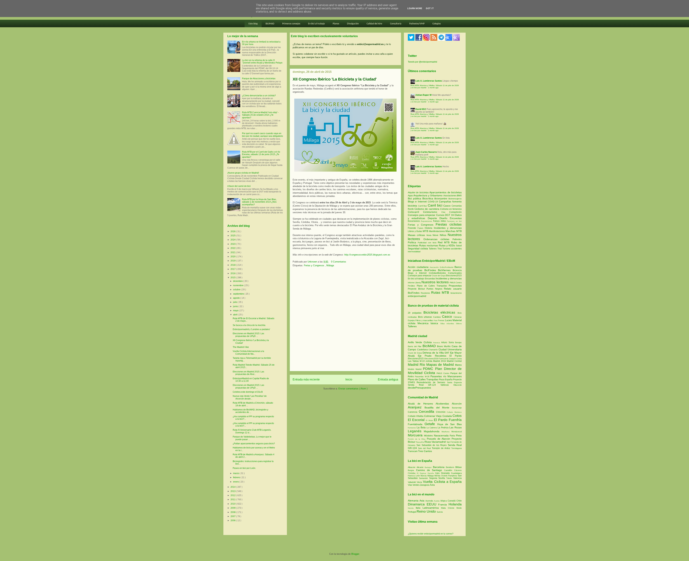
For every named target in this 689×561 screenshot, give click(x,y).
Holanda (455, 504)
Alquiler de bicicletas (418, 192)
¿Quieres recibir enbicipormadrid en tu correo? (430, 533)
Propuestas (455, 285)
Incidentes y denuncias (448, 227)
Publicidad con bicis (428, 243)
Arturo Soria (448, 342)
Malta (444, 508)
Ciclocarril (415, 211)
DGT (448, 215)
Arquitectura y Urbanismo (428, 195)
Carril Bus (423, 206)
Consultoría (395, 23)
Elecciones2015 (454, 275)
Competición (455, 212)
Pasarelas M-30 (422, 376)
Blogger (355, 554)
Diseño (444, 218)
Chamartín (433, 350)
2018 (233, 265)
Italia (419, 508)
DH (453, 215)
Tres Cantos (425, 451)
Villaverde (457, 385)
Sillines (459, 324)
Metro (458, 364)
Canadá (452, 501)
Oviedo (444, 476)
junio (235, 306)
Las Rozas (455, 427)
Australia (429, 501)
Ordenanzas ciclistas (438, 239)
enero (236, 481)
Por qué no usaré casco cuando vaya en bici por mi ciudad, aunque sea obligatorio (262, 134)
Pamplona (453, 476)
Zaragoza (425, 485)
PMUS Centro (456, 282)
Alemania (414, 500)
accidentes (456, 248)
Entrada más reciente (306, 379)
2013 (233, 491)
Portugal (412, 512)
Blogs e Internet (418, 201)
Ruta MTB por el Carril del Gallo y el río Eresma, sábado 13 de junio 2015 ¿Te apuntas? (261, 154)
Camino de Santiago (430, 470)
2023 (233, 244)
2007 (233, 516)
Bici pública (415, 198)
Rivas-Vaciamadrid (435, 441)
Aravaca (437, 343)
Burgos (412, 470)
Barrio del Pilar (415, 346)
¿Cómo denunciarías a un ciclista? (259, 95)
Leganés (416, 431)
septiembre (239, 294)
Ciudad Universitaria (450, 349)
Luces (448, 320)
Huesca (412, 476)
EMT (447, 353)
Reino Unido (427, 511)
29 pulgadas (414, 313)
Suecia (440, 512)
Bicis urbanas (425, 317)
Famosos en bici (454, 221)
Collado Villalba (416, 416)
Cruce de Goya (438, 275)
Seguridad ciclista (418, 248)
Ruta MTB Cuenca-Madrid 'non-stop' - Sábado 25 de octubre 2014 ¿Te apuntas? (260, 115)
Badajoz (429, 467)
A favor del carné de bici (239, 186)
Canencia (413, 412)
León (418, 476)
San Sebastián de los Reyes (432, 445)
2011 (233, 499)
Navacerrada (442, 435)
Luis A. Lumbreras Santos (428, 81)
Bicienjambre (441, 198)
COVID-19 (433, 201)
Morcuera (416, 435)
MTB (426, 231)
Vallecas (446, 385)
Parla (453, 435)
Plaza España (446, 379)
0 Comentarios (338, 261)
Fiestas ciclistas (449, 224)
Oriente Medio (455, 508)
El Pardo (455, 355)
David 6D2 (420, 109)
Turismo (446, 248)
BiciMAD (270, 23)
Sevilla (442, 478)
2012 (233, 495)
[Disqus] (345, 320)
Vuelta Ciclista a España (442, 482)
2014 (233, 487)
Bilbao (458, 467)
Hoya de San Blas (449, 424)
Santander (424, 478)
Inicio (348, 379)
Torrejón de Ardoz (441, 448)
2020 (233, 256)
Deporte (433, 218)
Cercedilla (427, 411)
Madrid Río (417, 364)
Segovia (434, 478)
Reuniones (425, 293)
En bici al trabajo (316, 23)
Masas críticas (417, 235)
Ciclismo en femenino (451, 209)
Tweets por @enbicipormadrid (422, 62)
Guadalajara (456, 473)
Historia (429, 228)
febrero (237, 477)
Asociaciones (450, 195)
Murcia (424, 476)
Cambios (437, 317)
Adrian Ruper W (423, 95)
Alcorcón (457, 403)
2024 (233, 239)
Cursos (440, 215)
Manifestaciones (437, 231)
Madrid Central (454, 361)
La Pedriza (443, 427)
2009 (233, 508)
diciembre (238, 281)
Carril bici (435, 205)
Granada (446, 473)
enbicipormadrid (417, 296)
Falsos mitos (440, 221)
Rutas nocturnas (429, 245)
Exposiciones (427, 221)
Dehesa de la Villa (434, 352)
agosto (236, 298)
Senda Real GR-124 (424, 385)
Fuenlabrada (416, 424)
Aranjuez (416, 407)
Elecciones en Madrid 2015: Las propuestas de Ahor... (248, 372)
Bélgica (444, 501)
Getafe (431, 424)
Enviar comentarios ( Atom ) (352, 388)
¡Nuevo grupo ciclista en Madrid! (243, 173)
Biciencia (457, 270)
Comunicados (455, 273)
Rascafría (420, 442)
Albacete (412, 467)
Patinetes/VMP (417, 23)
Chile (459, 501)
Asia (422, 500)
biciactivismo (456, 293)
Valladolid (412, 482)
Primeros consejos (291, 23)
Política (413, 242)
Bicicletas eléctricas (439, 312)
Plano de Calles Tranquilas (432, 286)
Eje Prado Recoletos (433, 355)
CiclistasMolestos (437, 273)
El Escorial (417, 420)
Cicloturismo (432, 211)
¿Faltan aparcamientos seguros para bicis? (254, 443)
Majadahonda (433, 431)
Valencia (457, 478)
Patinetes (457, 239)
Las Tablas (414, 361)
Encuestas (456, 218)
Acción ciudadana (418, 267)
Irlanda (412, 508)
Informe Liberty (414, 282)
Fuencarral (444, 359)
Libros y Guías (415, 231)
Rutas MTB (440, 292)
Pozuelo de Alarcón (439, 438)
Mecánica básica (428, 323)
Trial (439, 248)
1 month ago (433, 88)
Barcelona (439, 467)
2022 (233, 248)
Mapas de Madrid (440, 364)
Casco (447, 205)
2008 (233, 512)
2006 (233, 520)
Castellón (449, 470)
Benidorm (450, 467)
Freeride (413, 228)
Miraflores (446, 432)
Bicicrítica (428, 198)
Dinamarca (417, 504)
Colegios (436, 23)
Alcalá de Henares (422, 403)
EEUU (432, 504)
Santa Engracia (454, 382)
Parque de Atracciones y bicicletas (258, 78)
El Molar (430, 420)
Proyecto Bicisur (416, 289)
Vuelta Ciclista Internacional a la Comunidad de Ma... (248, 352)
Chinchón (441, 412)
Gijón (438, 473)
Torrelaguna (456, 448)
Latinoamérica (432, 507)
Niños (444, 235)
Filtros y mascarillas (424, 320)
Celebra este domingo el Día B (248, 392)
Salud (459, 245)
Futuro (421, 228)
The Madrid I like (241, 347)
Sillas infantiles (447, 324)
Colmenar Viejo (433, 416)
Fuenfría (455, 420)
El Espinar (422, 473)
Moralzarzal (456, 431)
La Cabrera (432, 428)
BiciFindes (430, 270)
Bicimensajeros (455, 199)
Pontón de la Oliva (417, 439)
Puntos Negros (434, 289)
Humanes (412, 428)
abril (235, 314)
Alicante (421, 467)
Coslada (447, 416)
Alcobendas (444, 403)
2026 (233, 231)
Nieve (436, 235)
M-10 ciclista (426, 361)
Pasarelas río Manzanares (446, 376)
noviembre (238, 285)
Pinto (459, 435)
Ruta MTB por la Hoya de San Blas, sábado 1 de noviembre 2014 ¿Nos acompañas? (259, 202)
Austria (437, 501)
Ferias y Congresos (314, 265)
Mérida (437, 476)
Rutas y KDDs (447, 245)
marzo (236, 473)
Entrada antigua (388, 379)
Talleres (433, 248)
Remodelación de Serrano (432, 382)
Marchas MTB (454, 231)
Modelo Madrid (415, 369)
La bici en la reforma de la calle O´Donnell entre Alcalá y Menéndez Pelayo (262, 61)
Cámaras (458, 317)
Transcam (413, 451)
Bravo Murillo (444, 346)
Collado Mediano (454, 412)
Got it (430, 8)
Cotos (457, 416)
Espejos (411, 320)
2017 (233, 269)
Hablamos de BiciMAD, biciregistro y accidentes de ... (250, 410)
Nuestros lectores (435, 282)
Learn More (414, 8)
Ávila (432, 485)
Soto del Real (425, 448)
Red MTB (444, 242)
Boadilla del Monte (438, 407)
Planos (336, 23)
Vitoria (420, 482)
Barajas (458, 342)
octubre (237, 289)
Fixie (435, 320)
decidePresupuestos (419, 387)
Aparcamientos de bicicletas (445, 192)
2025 (233, 235)
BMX (459, 195)
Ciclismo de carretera (427, 208)
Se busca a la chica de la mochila (249, 325)
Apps (410, 195)
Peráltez (411, 286)
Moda (429, 235)
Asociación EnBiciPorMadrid (441, 267)
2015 (233, 277)
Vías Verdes (414, 485)
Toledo (449, 478)
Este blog (253, 23)
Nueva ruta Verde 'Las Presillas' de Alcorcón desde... (250, 397)
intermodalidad (414, 251)
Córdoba (412, 473)
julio (235, 302)
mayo (236, 310)
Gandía (431, 473)
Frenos (441, 320)
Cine (445, 212)
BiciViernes (444, 270)
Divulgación (353, 23)
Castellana (423, 349)
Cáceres (458, 470)
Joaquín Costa (455, 359)
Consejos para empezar (422, 215)
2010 (233, 504)
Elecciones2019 (431, 359)
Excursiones (414, 221)
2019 (233, 260)
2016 (233, 273)
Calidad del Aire (374, 23)
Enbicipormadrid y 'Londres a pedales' (251, 329)
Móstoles (429, 435)
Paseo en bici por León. (244, 468)
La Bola (422, 427)
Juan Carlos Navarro (426, 152)
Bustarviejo (457, 408)
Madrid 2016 (440, 361)
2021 (233, 252)
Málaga (330, 265)
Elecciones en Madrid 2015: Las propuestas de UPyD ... (248, 334)
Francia (443, 504)
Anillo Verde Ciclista (420, 342)
